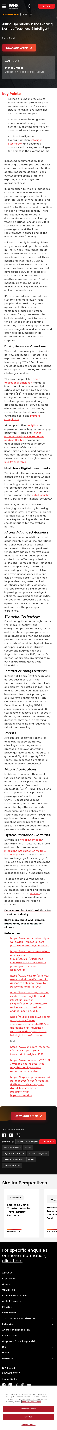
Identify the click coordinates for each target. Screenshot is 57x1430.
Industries (7, 1324)
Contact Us (8, 1289)
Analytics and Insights (27, 1142)
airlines (35, 893)
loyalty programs (15, 462)
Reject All (28, 1417)
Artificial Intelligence (38, 1153)
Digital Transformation (14, 1153)
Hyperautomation (12, 1165)
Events (5, 1352)
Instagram (22, 1384)
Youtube (29, 1385)
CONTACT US (47, 1141)
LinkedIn (10, 1385)
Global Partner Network (15, 1295)
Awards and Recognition (16, 1329)
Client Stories (9, 1335)
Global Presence (11, 1301)
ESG (4, 1346)
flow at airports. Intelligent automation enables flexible (24, 436)
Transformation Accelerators (18, 1318)
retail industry (41, 495)
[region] (28, 1408)
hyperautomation (31, 840)
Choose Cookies (28, 1425)
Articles (27, 14)
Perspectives (12, 14)
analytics (32, 425)
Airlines (28, 1147)
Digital (31, 1159)
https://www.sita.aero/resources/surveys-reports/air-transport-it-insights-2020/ (30, 1050)
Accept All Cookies (28, 1408)
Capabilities (9, 1278)
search (30, 6)
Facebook (4, 1385)
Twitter (16, 1385)
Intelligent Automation (14, 1159)
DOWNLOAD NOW (10, 1373)
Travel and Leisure (12, 1147)
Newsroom (8, 1358)
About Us (7, 1272)
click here (12, 1261)
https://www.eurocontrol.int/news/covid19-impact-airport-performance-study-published (30, 942)
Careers (6, 1284)
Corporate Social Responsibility (20, 1341)
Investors (7, 1307)
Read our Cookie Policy (31, 1402)
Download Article (17, 48)
